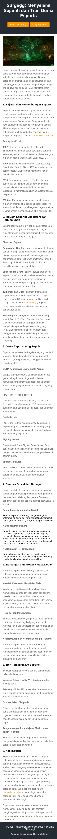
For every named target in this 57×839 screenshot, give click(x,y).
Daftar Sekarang (18, 24)
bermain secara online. (43, 135)
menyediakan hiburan (13, 792)
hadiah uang (30, 302)
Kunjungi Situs (39, 24)
